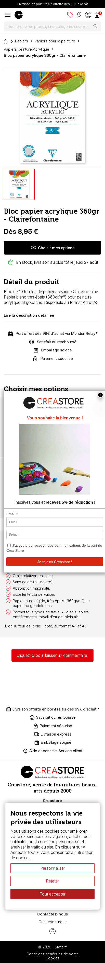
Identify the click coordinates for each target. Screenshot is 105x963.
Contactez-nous (52, 921)
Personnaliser (52, 868)
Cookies (52, 958)
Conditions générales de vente (53, 954)
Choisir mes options (52, 247)
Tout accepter (52, 894)
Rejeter (52, 881)
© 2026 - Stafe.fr (52, 947)
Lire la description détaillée (29, 315)
